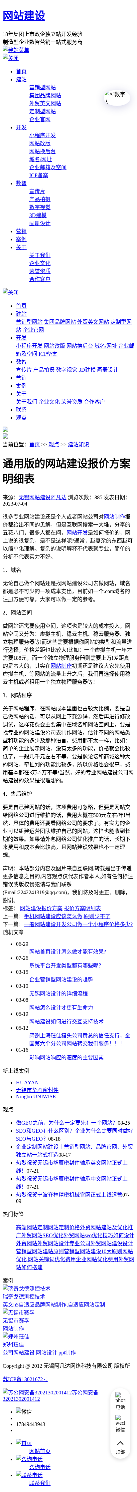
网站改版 (40, 143)
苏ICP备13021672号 (25, 1379)
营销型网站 (42, 87)
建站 (21, 79)
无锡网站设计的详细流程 (58, 993)
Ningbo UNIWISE (36, 1096)
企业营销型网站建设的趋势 (61, 979)
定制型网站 (42, 111)
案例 (21, 239)
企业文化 (40, 263)
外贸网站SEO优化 (42, 1235)
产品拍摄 (40, 199)
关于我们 (40, 255)
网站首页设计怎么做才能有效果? (67, 951)
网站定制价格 (64, 1227)
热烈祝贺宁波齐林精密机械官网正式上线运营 (69, 1195)
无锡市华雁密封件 (37, 1090)
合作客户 (40, 279)
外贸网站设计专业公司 (63, 1243)
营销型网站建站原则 (40, 1251)
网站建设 (24, 16)
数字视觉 (40, 207)
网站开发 (77, 533)
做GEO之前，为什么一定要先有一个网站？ (67, 1123)
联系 (21, 410)
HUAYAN (27, 1082)
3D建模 (38, 215)
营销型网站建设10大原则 (93, 1251)
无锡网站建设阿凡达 (43, 497)
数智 (21, 183)
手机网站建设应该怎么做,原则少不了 (67, 916)
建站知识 (78, 444)
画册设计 (40, 223)
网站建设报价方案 (41, 908)
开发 (21, 127)
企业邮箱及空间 (48, 167)
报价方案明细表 (82, 908)
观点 (21, 418)
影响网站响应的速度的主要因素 (66, 1057)
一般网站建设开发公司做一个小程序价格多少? (78, 924)
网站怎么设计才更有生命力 (61, 1007)
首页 (21, 71)
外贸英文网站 (45, 103)
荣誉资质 (40, 271)
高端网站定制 (32, 1227)
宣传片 (37, 191)
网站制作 (61, 666)
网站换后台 (42, 151)
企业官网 (40, 119)
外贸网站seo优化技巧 (88, 1235)
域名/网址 (40, 159)
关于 (21, 247)
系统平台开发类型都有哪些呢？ (66, 965)
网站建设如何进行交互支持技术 (66, 1021)
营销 (21, 231)
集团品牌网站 (45, 95)
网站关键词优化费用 (51, 1259)
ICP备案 (38, 175)
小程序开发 (42, 135)
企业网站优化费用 (97, 1259)
